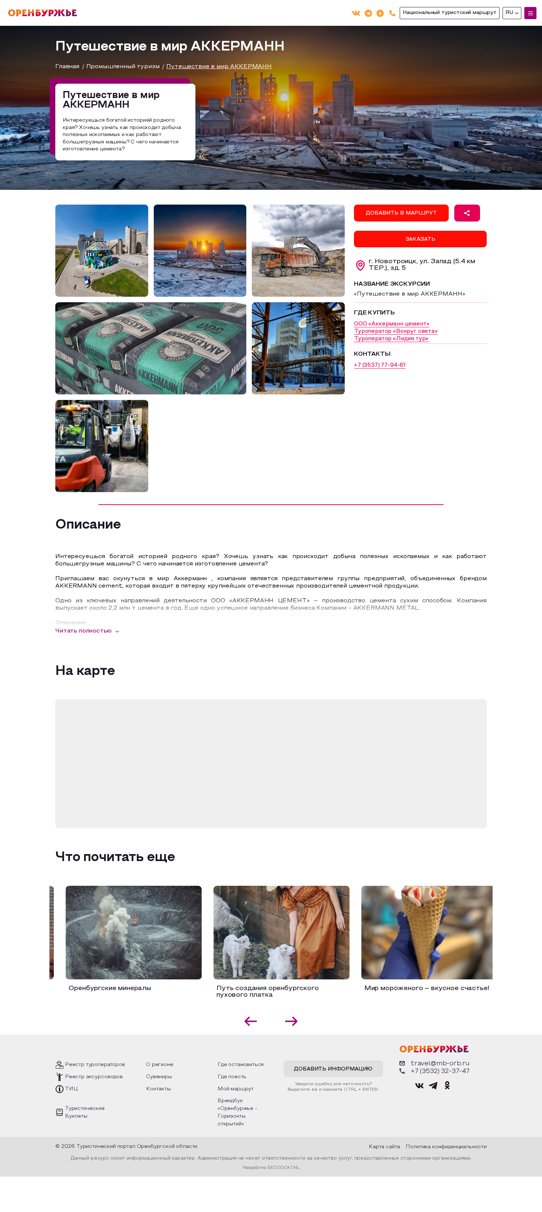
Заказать (420, 239)
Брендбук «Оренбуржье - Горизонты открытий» (237, 1112)
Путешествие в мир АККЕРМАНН (219, 66)
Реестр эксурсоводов (94, 1077)
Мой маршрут (236, 1089)
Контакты (158, 1089)
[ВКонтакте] (356, 13)
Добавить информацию (333, 1069)
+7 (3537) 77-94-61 (380, 365)
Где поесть (232, 1077)
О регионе (159, 1064)
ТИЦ (71, 1089)
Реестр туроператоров (95, 1064)
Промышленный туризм (123, 66)
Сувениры (159, 1077)
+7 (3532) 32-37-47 (440, 1071)
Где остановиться (241, 1064)
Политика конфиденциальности (446, 1147)
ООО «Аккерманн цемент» (391, 324)
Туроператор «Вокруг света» (396, 331)
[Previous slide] (251, 1021)
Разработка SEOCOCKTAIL (271, 1168)
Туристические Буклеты (85, 1112)
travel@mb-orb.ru (440, 1063)
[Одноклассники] (380, 13)
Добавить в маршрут (401, 213)
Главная (67, 66)
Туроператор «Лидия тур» (391, 338)
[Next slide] (291, 1021)
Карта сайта (384, 1147)
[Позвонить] (392, 13)
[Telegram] (368, 13)
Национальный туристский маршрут (450, 12)
